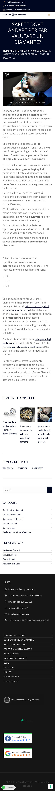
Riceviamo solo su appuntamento (18, 10)
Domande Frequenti (15, 635)
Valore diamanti (12, 653)
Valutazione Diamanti (11, 550)
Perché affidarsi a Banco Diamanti (30, 51)
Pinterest (37, 468)
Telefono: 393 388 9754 (18, 608)
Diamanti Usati (9, 559)
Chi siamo (9, 667)
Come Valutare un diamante (19, 639)
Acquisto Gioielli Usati (11, 563)
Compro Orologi (9, 528)
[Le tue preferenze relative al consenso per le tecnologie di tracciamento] (50, 786)
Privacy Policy (11, 676)
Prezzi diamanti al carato (18, 649)
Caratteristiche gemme (12, 514)
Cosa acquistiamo (10, 554)
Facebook (8, 468)
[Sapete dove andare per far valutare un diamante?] (27, 88)
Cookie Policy (11, 681)
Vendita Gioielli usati (15, 644)
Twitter (22, 468)
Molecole (27, 785)
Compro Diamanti (10, 523)
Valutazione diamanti (16, 658)
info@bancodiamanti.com (15, 2)
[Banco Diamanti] (22, 15)
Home (6, 51)
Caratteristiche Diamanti (13, 510)
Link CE (7, 672)
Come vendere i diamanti (13, 519)
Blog (6, 662)
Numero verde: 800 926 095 (15, 5)
